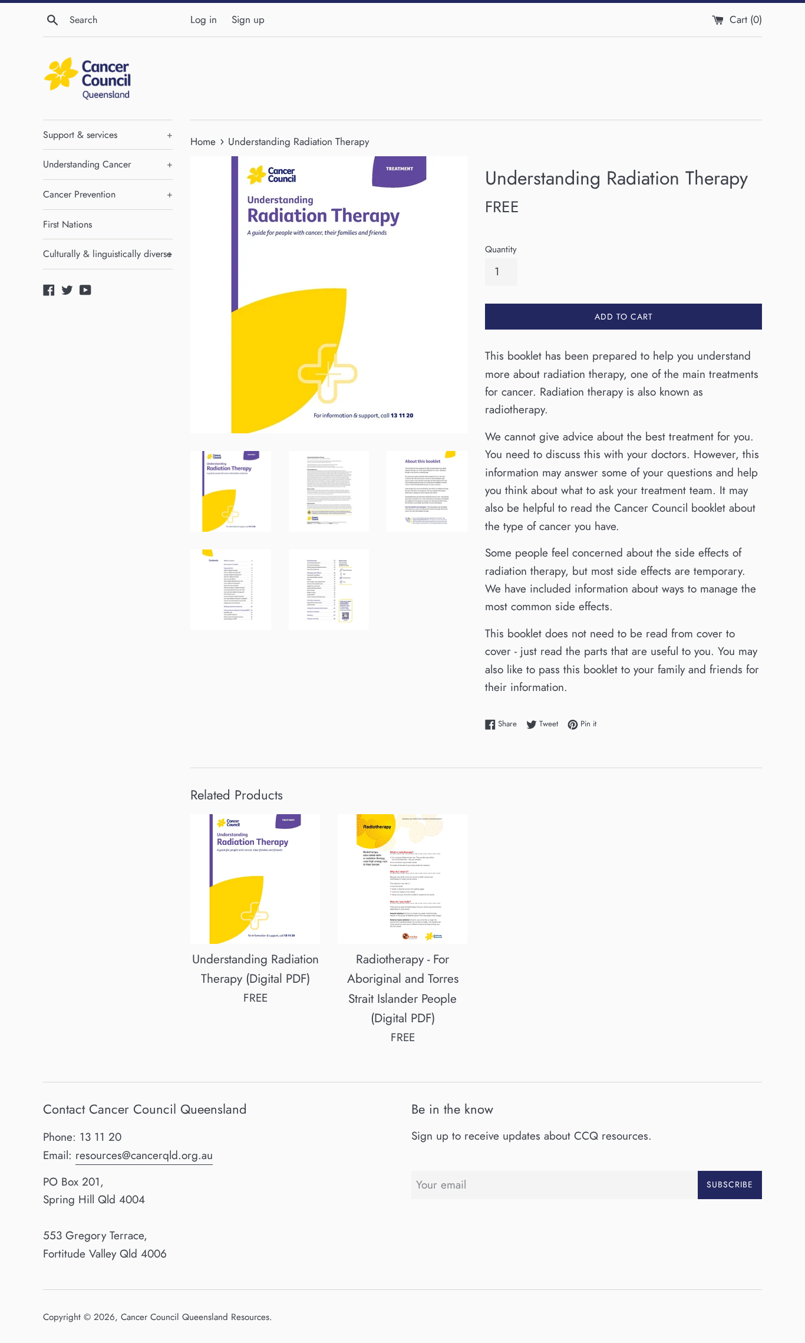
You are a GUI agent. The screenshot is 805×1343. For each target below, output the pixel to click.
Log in (203, 19)
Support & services (108, 134)
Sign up (248, 19)
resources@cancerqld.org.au (144, 1155)
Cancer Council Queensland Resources (195, 1317)
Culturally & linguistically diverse (108, 254)
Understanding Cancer (108, 164)
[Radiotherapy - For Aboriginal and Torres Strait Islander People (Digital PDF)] (402, 879)
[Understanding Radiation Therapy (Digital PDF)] (255, 879)
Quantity (501, 249)
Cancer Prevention (108, 194)
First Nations (67, 224)
